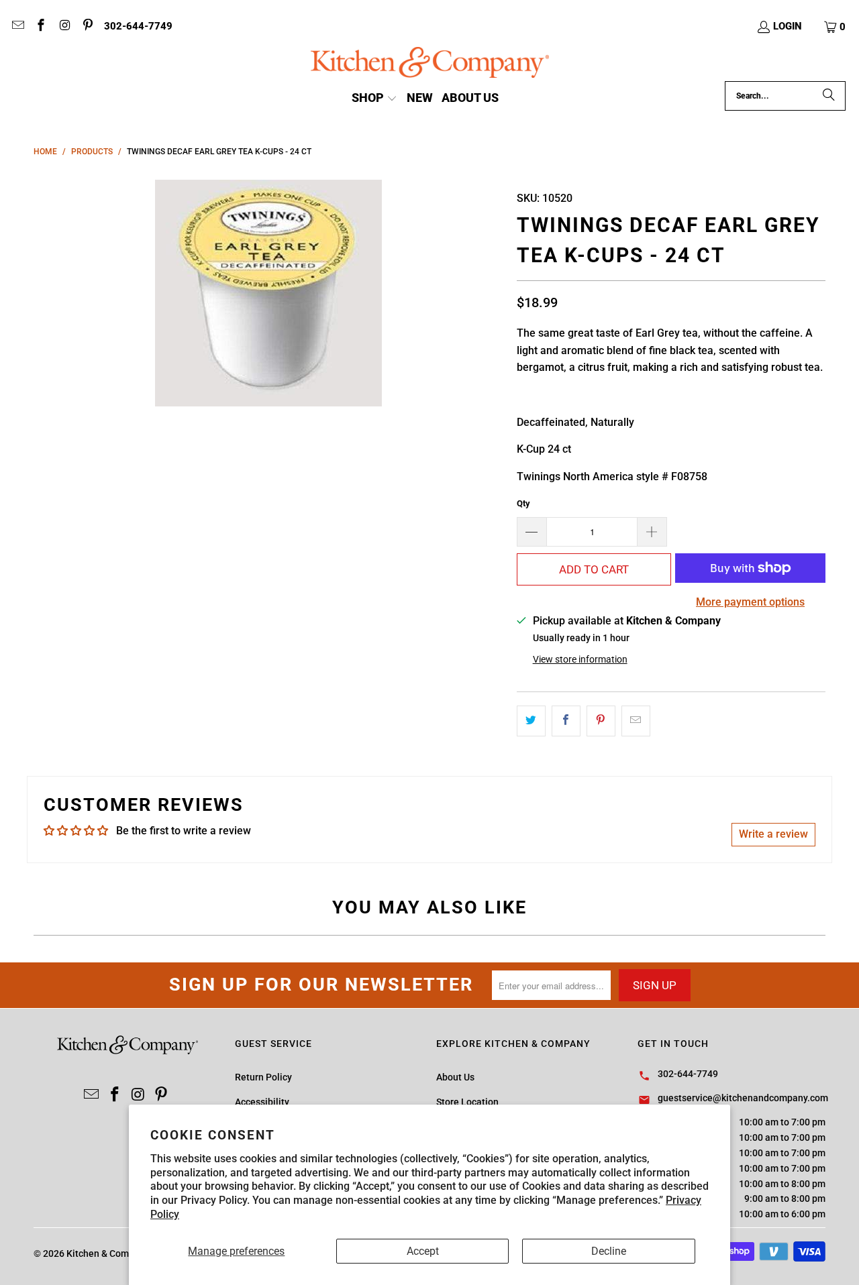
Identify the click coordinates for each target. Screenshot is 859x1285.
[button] (835, 26)
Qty (523, 503)
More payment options (750, 602)
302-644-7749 (138, 26)
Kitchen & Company (107, 1253)
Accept (423, 1251)
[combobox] (785, 96)
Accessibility (262, 1102)
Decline (608, 1251)
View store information (580, 659)
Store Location (467, 1102)
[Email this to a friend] (635, 721)
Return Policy (263, 1077)
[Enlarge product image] (268, 293)
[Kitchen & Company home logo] (430, 64)
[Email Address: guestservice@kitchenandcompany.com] (17, 27)
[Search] (829, 96)
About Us (455, 1077)
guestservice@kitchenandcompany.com (743, 1098)
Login (787, 26)
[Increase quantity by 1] (652, 532)
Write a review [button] (773, 834)
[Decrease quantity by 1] (531, 532)
